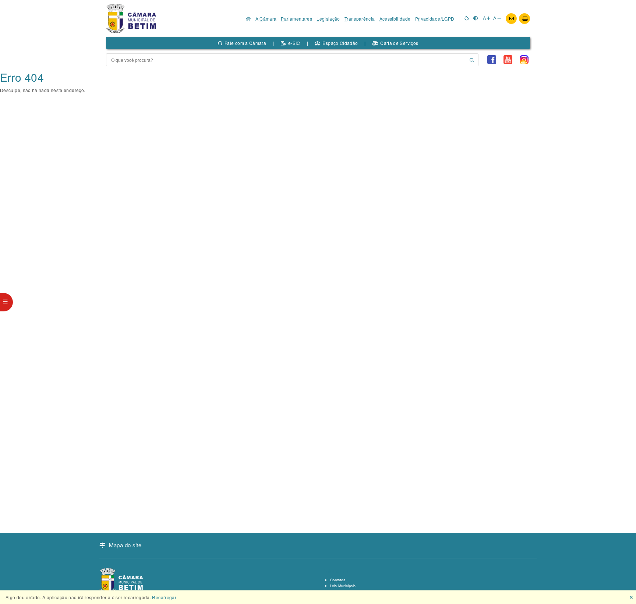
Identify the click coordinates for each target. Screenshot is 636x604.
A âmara (266, 18)
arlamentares (296, 18)
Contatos (337, 579)
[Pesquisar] (471, 60)
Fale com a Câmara (245, 43)
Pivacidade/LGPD (435, 18)
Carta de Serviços (399, 43)
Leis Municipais (343, 585)
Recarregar (164, 597)
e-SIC (294, 43)
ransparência (359, 18)
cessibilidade (395, 18)
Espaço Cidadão (340, 43)
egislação (328, 18)
